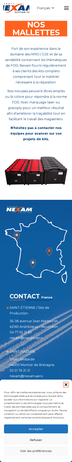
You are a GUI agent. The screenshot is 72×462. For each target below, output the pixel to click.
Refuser (36, 440)
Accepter (36, 429)
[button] (66, 385)
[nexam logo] (16, 8)
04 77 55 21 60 (21, 332)
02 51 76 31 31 (20, 370)
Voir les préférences (36, 451)
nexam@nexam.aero (26, 338)
